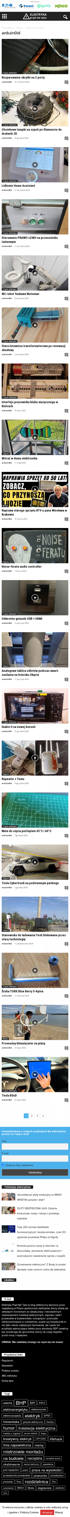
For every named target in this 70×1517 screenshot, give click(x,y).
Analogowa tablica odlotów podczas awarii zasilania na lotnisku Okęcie (30, 673)
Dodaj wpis (7, 1380)
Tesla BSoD (9, 1095)
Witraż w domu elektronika (19, 458)
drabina (42, 1402)
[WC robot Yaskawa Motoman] (35, 273)
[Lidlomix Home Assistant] (35, 164)
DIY (32, 1403)
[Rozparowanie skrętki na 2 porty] (35, 56)
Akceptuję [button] (47, 1512)
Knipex (44, 1433)
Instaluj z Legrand (11, 1433)
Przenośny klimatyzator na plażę (23, 1043)
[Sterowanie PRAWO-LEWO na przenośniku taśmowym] (35, 216)
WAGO (20, 1487)
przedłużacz (57, 1475)
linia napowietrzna (17, 1444)
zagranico (45, 1487)
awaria (7, 1403)
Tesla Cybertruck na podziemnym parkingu (30, 883)
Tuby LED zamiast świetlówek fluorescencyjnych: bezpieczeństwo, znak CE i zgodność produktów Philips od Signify (41, 1232)
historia (50, 1421)
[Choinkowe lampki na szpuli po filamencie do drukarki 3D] (35, 108)
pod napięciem (11, 1469)
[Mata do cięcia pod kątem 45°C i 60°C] (35, 810)
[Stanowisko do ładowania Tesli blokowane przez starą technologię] (35, 914)
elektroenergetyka (15, 1409)
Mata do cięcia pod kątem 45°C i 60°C (26, 831)
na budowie (13, 1458)
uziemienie (8, 1487)
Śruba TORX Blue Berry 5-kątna (22, 991)
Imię (4, 1141)
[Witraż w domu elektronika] (35, 437)
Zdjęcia (6, 454)
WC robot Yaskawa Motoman (20, 294)
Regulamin (7, 1360)
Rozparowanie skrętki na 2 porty (23, 77)
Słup (54, 1481)
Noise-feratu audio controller (22, 566)
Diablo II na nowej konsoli (19, 727)
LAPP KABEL (40, 1438)
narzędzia (34, 1458)
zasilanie (59, 1487)
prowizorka (40, 1476)
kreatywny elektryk (17, 1438)
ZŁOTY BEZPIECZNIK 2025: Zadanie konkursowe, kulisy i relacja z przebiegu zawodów (38, 1213)
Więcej (59, 1512)
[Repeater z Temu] (35, 758)
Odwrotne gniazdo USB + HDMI (22, 619)
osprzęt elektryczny (31, 1464)
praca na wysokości (47, 1469)
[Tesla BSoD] (35, 1074)
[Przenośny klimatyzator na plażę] (35, 1022)
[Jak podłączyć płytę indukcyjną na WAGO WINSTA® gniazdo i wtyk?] (8, 1196)
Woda (31, 1488)
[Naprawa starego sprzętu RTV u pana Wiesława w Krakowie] (35, 489)
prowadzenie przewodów (16, 1475)
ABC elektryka (9, 1375)
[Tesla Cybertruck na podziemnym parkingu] (35, 862)
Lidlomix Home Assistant (18, 186)
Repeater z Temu (13, 779)
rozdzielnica (36, 1481)
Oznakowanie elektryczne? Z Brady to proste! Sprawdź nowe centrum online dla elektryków (41, 1267)
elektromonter (38, 1409)
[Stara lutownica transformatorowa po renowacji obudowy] (35, 325)
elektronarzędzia (12, 1415)
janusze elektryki (30, 1433)
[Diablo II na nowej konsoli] (35, 706)
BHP (21, 1402)
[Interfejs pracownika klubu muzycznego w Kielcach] (35, 381)
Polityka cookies (10, 1370)
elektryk (32, 1415)
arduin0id (7, 82)
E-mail (5, 1153)
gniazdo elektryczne (33, 1421)
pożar (25, 1469)
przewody (8, 1481)
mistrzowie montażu (23, 1451)
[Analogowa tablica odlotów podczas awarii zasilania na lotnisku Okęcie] (35, 649)
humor (9, 1428)
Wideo (5, 506)
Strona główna (7, 28)
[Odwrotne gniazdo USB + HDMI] (35, 597)
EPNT (47, 1415)
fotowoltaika (11, 1422)
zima (5, 1493)
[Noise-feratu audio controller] (35, 545)
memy (39, 1445)
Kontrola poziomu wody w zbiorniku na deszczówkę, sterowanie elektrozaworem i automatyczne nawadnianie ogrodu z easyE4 (41, 1250)
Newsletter (7, 1365)
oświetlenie (48, 1464)
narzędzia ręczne (53, 1458)
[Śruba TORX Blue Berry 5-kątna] (35, 970)
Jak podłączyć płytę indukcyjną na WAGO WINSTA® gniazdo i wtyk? (39, 1197)
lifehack (56, 1438)
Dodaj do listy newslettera (19, 1165)
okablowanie (11, 1464)
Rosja (18, 1481)
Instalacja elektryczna (36, 1428)
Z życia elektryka (10, 73)
